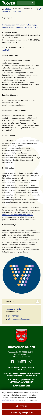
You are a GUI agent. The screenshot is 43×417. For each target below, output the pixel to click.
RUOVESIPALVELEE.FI (15, 376)
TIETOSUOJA (31, 376)
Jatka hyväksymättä (21, 412)
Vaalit (20, 11)
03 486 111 (25, 354)
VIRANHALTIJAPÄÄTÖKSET (21, 382)
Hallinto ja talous (9, 11)
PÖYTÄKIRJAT (28, 380)
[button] (39, 3)
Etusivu (8, 9)
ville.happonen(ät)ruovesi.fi (18, 319)
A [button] (37, 9)
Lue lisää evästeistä (10, 400)
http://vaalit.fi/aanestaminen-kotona (17, 215)
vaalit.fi (5, 50)
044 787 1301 (12, 316)
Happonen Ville (13, 309)
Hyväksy (21, 406)
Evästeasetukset (21, 386)
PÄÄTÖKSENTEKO (10, 373)
